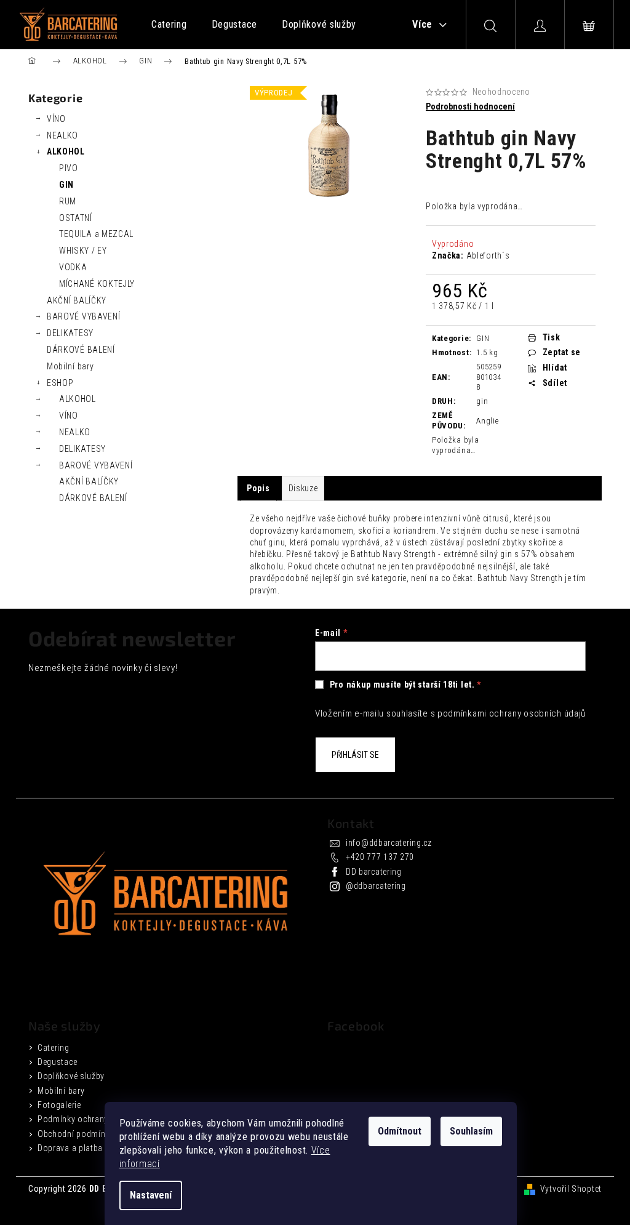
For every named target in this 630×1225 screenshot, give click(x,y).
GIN (66, 185)
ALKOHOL (66, 151)
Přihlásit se (355, 755)
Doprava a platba (70, 1148)
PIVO (68, 168)
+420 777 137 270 (380, 857)
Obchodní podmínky (76, 1134)
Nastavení (151, 1195)
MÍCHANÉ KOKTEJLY (97, 284)
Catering (54, 1048)
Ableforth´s (488, 255)
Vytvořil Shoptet (571, 1189)
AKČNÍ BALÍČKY (76, 300)
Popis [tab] (258, 488)
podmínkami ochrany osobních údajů (511, 713)
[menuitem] (169, 24)
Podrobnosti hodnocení (470, 106)
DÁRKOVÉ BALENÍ (81, 350)
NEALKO (62, 135)
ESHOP (60, 383)
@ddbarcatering (376, 886)
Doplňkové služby (71, 1076)
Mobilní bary (70, 366)
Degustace (57, 1062)
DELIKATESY (70, 333)
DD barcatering (374, 872)
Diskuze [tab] (303, 488)
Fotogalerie (59, 1105)
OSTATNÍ (75, 218)
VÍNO (56, 119)
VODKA (73, 267)
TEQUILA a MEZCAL (96, 234)
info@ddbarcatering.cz (389, 843)
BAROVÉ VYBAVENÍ (84, 316)
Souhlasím (471, 1131)
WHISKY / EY (83, 250)
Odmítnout (399, 1131)
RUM (67, 201)
